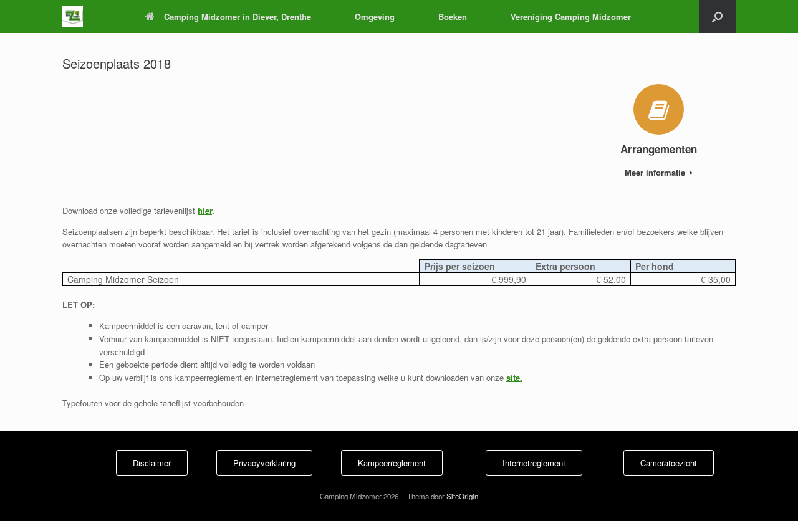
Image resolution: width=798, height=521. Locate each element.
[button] (717, 16)
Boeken (452, 16)
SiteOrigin (462, 496)
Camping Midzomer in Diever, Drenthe (237, 16)
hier (205, 210)
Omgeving (375, 16)
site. (514, 377)
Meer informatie (656, 172)
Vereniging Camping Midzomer (571, 16)
